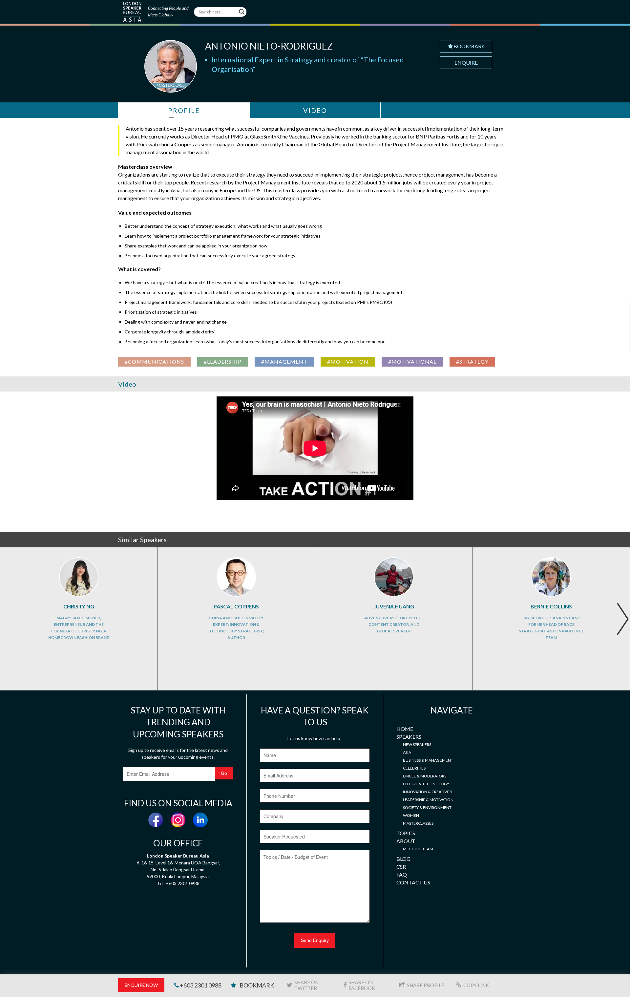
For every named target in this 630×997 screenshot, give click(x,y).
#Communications (154, 361)
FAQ (401, 874)
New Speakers (417, 744)
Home (404, 729)
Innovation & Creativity (427, 791)
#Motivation (347, 361)
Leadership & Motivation (428, 799)
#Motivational (412, 361)
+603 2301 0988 (200, 985)
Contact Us (413, 882)
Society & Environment (427, 807)
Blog (403, 859)
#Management (284, 361)
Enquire (466, 62)
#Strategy (472, 361)
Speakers (408, 736)
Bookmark (469, 46)
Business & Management (428, 760)
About (405, 841)
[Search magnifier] (241, 11)
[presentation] (622, 619)
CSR (401, 866)
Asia (407, 752)
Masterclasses (418, 823)
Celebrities (414, 768)
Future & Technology (426, 783)
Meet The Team (418, 848)
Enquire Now (141, 985)
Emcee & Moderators (424, 776)
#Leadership (223, 361)
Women (411, 815)
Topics (405, 833)
